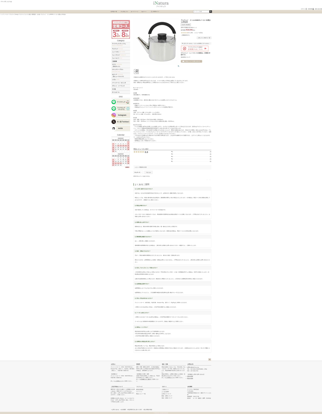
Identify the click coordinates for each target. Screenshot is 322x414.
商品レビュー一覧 (141, 393)
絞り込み (149, 172)
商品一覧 (114, 11)
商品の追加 (190, 378)
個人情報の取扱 (148, 409)
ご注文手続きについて (117, 386)
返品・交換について (167, 398)
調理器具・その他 (36, 14)
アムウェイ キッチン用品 (25, 14)
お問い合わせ (115, 409)
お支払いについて (166, 393)
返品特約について (185, 57)
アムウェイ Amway (14, 14)
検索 (210, 11)
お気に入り (125, 11)
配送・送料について (167, 396)
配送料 (138, 364)
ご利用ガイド (155, 11)
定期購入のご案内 (145, 379)
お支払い (113, 364)
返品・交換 (165, 364)
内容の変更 (190, 376)
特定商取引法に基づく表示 (135, 409)
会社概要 (189, 386)
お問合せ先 (190, 364)
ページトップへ (209, 359)
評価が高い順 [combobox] (137, 172)
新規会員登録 (139, 389)
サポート (164, 386)
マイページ (135, 11)
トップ (1, 14)
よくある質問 (165, 391)
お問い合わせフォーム (193, 367)
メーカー (7, 14)
